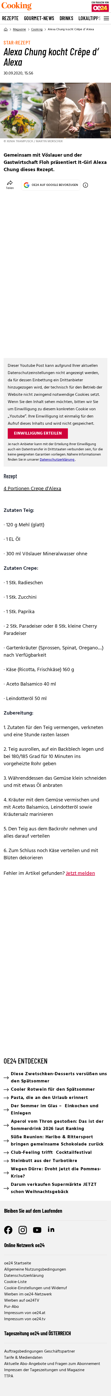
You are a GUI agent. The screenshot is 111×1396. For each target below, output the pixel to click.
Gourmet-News (39, 18)
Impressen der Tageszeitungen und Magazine (44, 1370)
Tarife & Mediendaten (23, 1357)
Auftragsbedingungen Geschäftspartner (39, 1351)
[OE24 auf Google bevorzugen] (85, 185)
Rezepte (10, 18)
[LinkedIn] (51, 1230)
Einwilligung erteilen (38, 433)
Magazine (19, 29)
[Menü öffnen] (106, 18)
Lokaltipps (89, 18)
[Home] (6, 29)
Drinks (66, 18)
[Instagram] (23, 1230)
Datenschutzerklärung (57, 460)
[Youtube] (37, 1230)
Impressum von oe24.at (24, 1313)
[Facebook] (8, 1230)
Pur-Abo (11, 1306)
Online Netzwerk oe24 (24, 1245)
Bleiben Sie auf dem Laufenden (33, 1211)
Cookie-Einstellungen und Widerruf (35, 1288)
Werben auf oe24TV (21, 1300)
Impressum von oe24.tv (24, 1319)
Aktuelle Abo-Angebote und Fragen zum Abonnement (52, 1364)
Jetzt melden (80, 873)
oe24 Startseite (17, 1263)
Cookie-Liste (15, 1282)
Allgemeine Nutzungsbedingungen (35, 1269)
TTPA (8, 1376)
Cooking (37, 29)
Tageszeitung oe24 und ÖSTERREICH (37, 1333)
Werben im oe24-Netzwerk (28, 1294)
